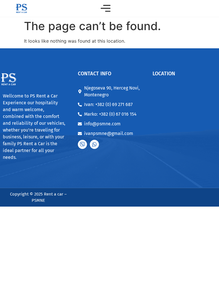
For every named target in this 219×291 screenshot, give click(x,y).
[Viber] (82, 144)
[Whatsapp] (94, 144)
